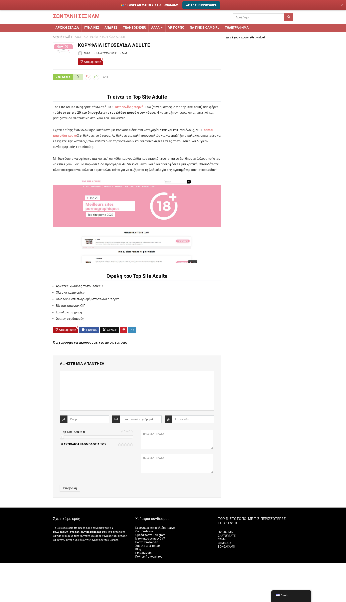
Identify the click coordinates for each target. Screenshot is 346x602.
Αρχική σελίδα (67, 27)
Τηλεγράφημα (237, 27)
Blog (138, 549)
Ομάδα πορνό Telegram (150, 535)
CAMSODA (224, 543)
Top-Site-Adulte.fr (73, 432)
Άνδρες (111, 27)
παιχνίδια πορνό (65, 135)
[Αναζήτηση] (288, 17)
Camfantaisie (144, 531)
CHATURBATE (227, 535)
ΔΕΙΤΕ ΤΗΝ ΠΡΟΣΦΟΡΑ (201, 5)
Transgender (134, 27)
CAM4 (221, 539)
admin (86, 53)
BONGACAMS (226, 546)
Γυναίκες (91, 27)
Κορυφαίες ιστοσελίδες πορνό (155, 527)
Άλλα (155, 27)
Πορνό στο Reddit (146, 542)
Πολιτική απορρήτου (148, 556)
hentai (208, 130)
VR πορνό (176, 27)
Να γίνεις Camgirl (204, 27)
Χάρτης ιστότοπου (147, 545)
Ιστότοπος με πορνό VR (150, 538)
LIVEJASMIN (225, 532)
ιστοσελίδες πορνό (129, 107)
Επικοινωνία (143, 553)
